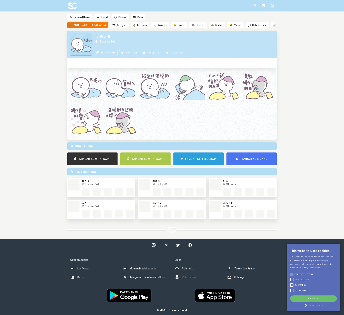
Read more (314, 267)
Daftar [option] (81, 277)
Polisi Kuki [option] (187, 268)
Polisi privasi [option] (189, 277)
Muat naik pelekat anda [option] (143, 268)
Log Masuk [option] (83, 268)
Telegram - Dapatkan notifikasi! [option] (148, 277)
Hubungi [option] (239, 277)
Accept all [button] (313, 298)
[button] (263, 5)
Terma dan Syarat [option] (244, 268)
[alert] (313, 277)
